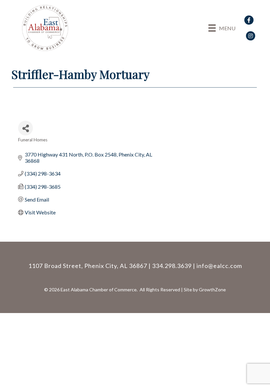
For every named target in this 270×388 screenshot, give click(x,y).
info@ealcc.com (219, 265)
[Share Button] (25, 128)
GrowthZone (212, 289)
